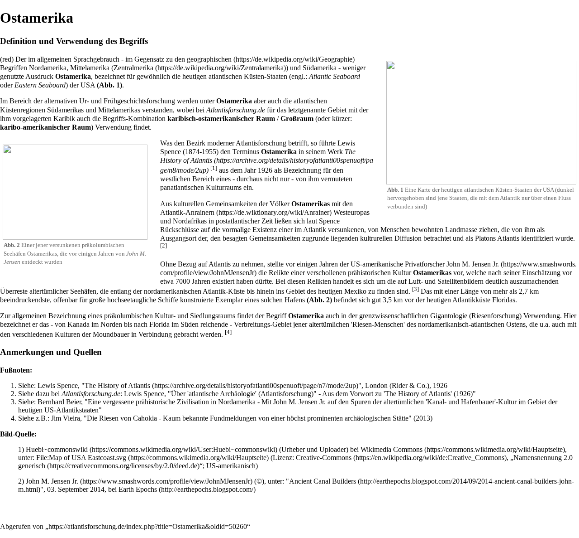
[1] (213, 168)
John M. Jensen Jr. (52, 481)
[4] (228, 332)
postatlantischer (238, 221)
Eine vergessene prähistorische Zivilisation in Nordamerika (172, 402)
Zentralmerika (133, 68)
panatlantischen (182, 187)
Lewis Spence (58, 385)
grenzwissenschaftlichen (393, 316)
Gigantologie (448, 316)
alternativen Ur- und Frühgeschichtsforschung (109, 101)
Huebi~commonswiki (57, 449)
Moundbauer (111, 334)
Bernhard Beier (59, 402)
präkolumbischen (103, 245)
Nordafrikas (190, 221)
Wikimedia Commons (391, 449)
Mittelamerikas (119, 110)
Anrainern (199, 212)
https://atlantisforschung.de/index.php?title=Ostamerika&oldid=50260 (147, 526)
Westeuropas (351, 212)
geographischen (209, 59)
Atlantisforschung (261, 143)
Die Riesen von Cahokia (122, 418)
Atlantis (508, 238)
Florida (159, 324)
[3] (415, 289)
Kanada (78, 324)
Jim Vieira (65, 418)
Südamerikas (65, 110)
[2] (163, 245)
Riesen (362, 324)
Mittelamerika (89, 68)
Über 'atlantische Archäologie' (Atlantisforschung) (242, 393)
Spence (329, 221)
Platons (485, 238)
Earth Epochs (138, 489)
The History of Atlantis (258, 156)
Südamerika (320, 68)
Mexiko (355, 291)
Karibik (64, 118)
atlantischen (225, 76)
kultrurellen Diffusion (391, 238)
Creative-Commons (323, 457)
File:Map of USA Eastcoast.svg (81, 457)
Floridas (503, 300)
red (6, 59)
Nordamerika (47, 68)
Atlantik (171, 212)
